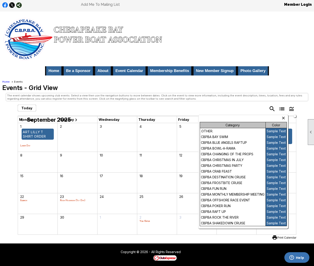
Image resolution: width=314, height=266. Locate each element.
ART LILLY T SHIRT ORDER (34, 134)
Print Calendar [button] (286, 237)
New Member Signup (215, 71)
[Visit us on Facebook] (5, 5)
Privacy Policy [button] (217, 252)
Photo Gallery (252, 71)
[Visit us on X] (12, 5)
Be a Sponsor (78, 71)
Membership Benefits (169, 71)
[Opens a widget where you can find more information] (296, 258)
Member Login (298, 4)
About (102, 71)
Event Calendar (129, 71)
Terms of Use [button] (194, 252)
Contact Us (108, 252)
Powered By (145, 257)
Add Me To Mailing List (100, 4)
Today (26, 108)
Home (54, 71)
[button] (291, 108)
